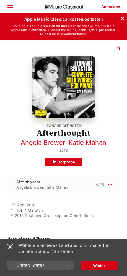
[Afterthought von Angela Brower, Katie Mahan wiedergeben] (3, 184)
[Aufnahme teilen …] (118, 49)
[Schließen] (122, 17)
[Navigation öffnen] (10, 6)
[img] (64, 6)
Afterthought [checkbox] (28, 181)
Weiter (99, 265)
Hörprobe (66, 162)
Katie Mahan (87, 142)
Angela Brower (43, 142)
